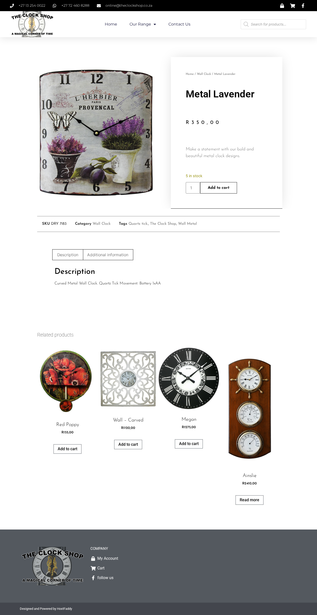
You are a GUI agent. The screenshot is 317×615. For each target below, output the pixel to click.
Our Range (140, 24)
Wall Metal (187, 224)
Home (111, 24)
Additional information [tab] (107, 254)
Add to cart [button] (67, 449)
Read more (249, 500)
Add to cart (218, 188)
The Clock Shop (163, 224)
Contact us (179, 24)
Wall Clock (204, 74)
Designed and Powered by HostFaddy (46, 609)
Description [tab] (67, 254)
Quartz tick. (138, 224)
